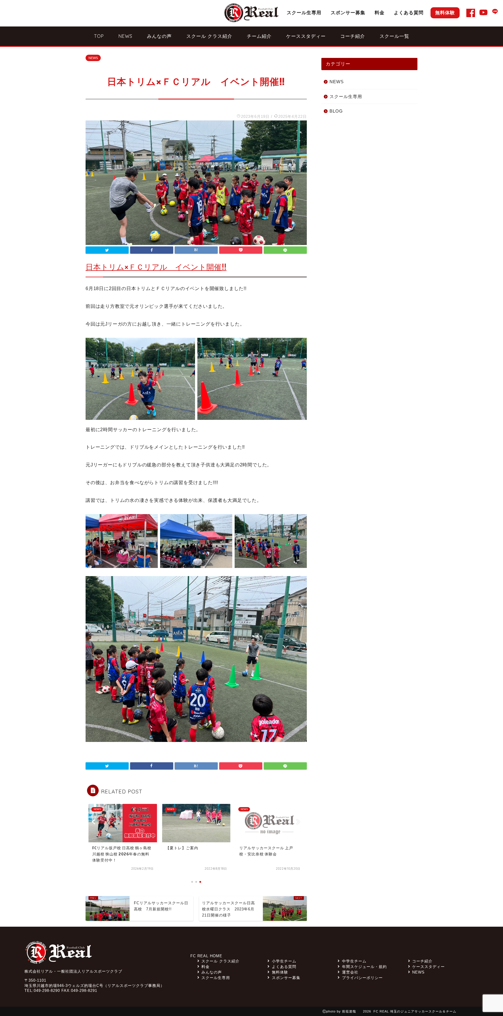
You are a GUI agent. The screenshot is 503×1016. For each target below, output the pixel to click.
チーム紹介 (259, 36)
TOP (99, 36)
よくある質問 (409, 12)
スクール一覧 (394, 36)
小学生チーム (284, 961)
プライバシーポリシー (362, 978)
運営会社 (350, 972)
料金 (380, 12)
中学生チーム (354, 961)
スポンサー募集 (348, 12)
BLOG (336, 111)
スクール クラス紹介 (209, 36)
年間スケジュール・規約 (364, 967)
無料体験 (445, 12)
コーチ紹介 (352, 36)
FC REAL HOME (206, 956)
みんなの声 (159, 36)
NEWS (125, 36)
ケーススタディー (306, 36)
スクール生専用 (304, 12)
